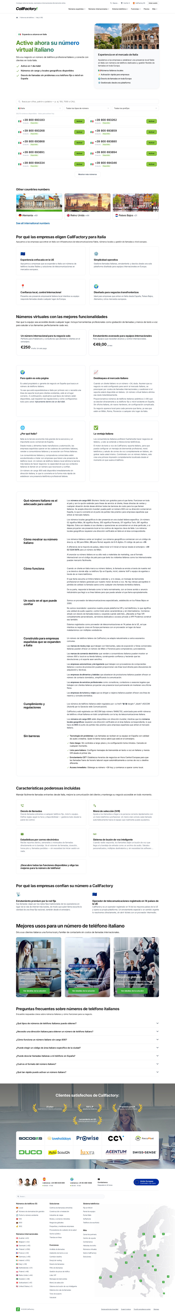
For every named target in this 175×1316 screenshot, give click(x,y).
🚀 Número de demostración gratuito (30, 1211)
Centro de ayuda (89, 1238)
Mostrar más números (87, 174)
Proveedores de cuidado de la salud (63, 1230)
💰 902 (19, 1226)
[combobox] (61, 1196)
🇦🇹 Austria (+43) (22, 1238)
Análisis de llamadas (57, 1249)
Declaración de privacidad (109, 1309)
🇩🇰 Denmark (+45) (23, 1245)
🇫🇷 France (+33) (22, 1253)
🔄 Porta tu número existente (27, 1215)
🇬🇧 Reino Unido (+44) (24, 1275)
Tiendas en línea (56, 1237)
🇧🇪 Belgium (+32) (23, 1242)
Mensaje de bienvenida (58, 1279)
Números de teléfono (27, 17)
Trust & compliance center (142, 1309)
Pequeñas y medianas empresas (62, 1226)
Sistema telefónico (91, 1203)
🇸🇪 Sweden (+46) (23, 1279)
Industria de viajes (56, 1215)
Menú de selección (57, 1283)
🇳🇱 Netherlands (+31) (24, 1268)
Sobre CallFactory (89, 1253)
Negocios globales (56, 1223)
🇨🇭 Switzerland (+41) (24, 1283)
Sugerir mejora (126, 1309)
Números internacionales (27, 1234)
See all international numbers (33, 223)
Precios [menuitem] (146, 9)
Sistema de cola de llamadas (60, 1290)
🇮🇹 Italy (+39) (21, 1264)
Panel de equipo (89, 1211)
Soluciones (54, 1203)
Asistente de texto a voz (59, 1253)
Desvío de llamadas (57, 1264)
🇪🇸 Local (19, 1208)
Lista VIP (53, 1275)
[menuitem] (77, 9)
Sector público (55, 1234)
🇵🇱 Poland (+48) (22, 1271)
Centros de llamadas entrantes (61, 1208)
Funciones (54, 1245)
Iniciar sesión (153, 3)
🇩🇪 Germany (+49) (23, 1257)
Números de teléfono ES (26, 1203)
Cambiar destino (56, 1257)
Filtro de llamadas (56, 1268)
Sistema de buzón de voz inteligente (63, 1286)
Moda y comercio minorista (60, 1219)
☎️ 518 (19, 1219)
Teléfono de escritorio (91, 1223)
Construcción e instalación (59, 1211)
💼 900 (19, 1223)
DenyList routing (56, 1260)
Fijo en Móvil (87, 1208)
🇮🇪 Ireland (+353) (23, 1260)
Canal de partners (89, 1234)
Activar (79, 121)
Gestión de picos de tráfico (60, 1271)
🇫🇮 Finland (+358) (23, 1249)
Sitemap (156, 1309)
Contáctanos (88, 1242)
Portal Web (87, 1215)
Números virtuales (90, 1249)
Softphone (87, 1219)
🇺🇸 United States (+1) (24, 1286)
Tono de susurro (56, 1294)
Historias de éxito (89, 1245)
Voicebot (53, 1297)
